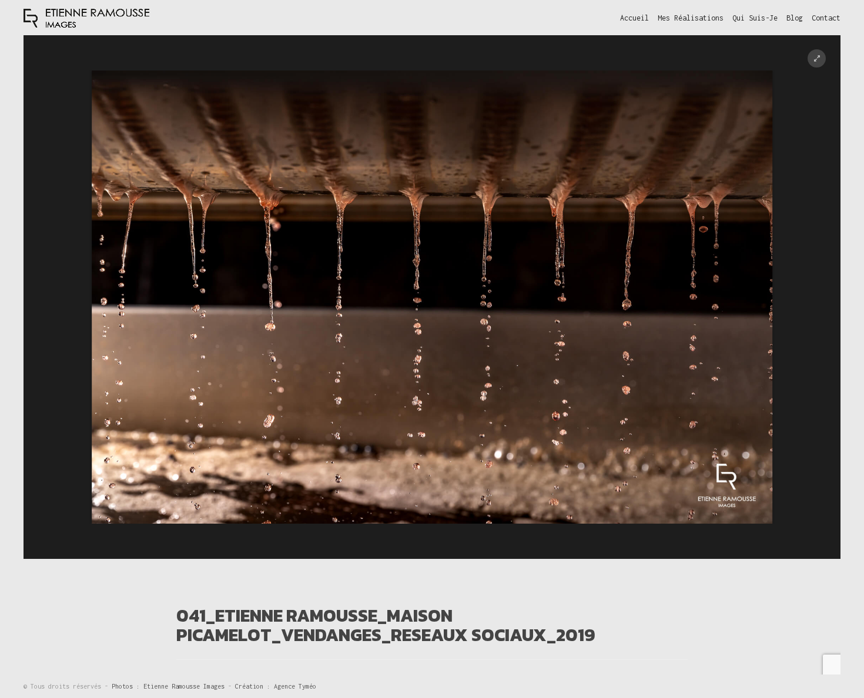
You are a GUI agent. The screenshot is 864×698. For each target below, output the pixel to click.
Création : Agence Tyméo (275, 686)
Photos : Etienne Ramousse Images (170, 686)
